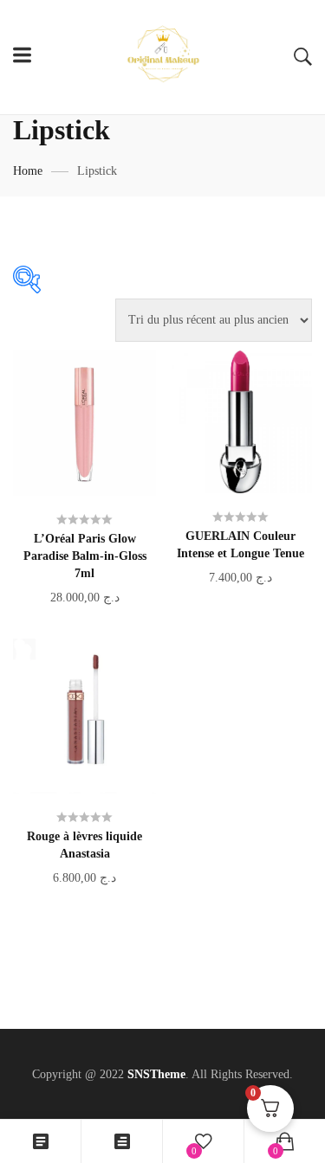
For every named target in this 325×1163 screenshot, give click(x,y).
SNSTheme (156, 1074)
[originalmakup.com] (163, 57)
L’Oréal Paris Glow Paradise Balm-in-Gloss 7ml (84, 556)
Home (27, 170)
